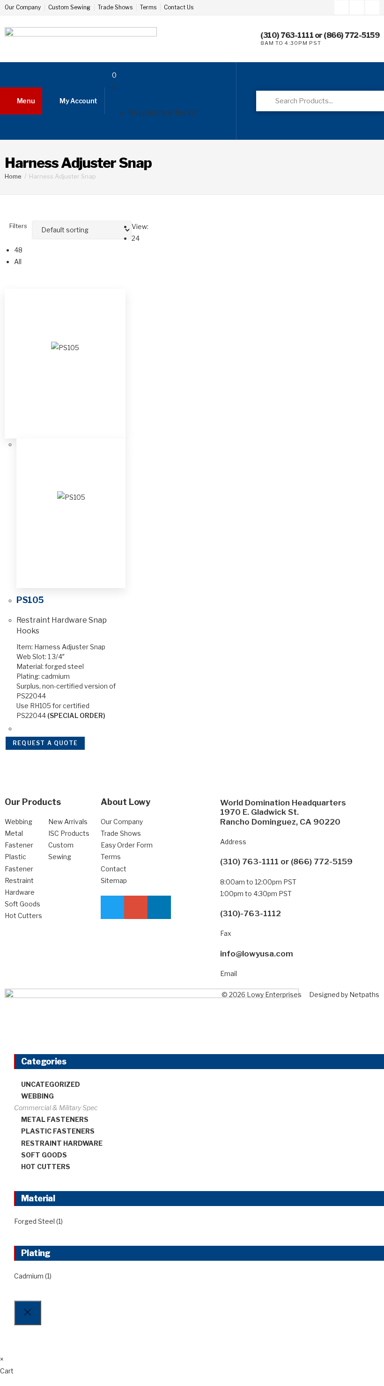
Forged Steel (34, 1221)
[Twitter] (341, 7)
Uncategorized (50, 1084)
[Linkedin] (372, 7)
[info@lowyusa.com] (208, 960)
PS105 (30, 600)
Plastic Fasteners (58, 1131)
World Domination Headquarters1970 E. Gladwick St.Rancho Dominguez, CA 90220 (283, 812)
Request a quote (45, 743)
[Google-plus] (357, 7)
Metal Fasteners (55, 1119)
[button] (21, 101)
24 (136, 238)
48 (18, 250)
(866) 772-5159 (351, 35)
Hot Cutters (45, 1167)
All (18, 262)
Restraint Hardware (62, 1143)
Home (13, 176)
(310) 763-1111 (286, 35)
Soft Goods (44, 1155)
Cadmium (29, 1276)
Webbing (37, 1096)
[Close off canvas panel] (27, 1312)
